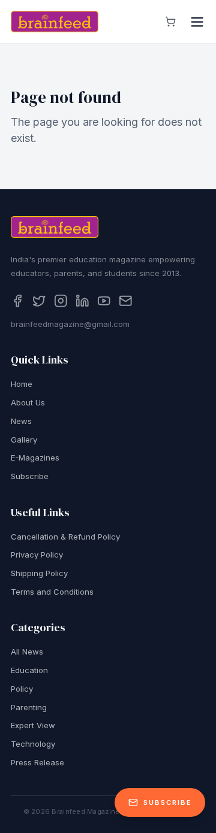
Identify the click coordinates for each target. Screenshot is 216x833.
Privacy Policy (37, 554)
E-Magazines (35, 457)
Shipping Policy (39, 573)
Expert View (33, 725)
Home (21, 384)
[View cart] (170, 21)
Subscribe (30, 476)
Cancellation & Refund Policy (65, 536)
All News (27, 651)
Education (29, 670)
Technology (33, 744)
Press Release (37, 762)
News (21, 421)
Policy (22, 688)
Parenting (29, 707)
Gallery (24, 439)
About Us (28, 402)
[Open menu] (197, 21)
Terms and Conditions (52, 591)
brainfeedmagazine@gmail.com (70, 324)
